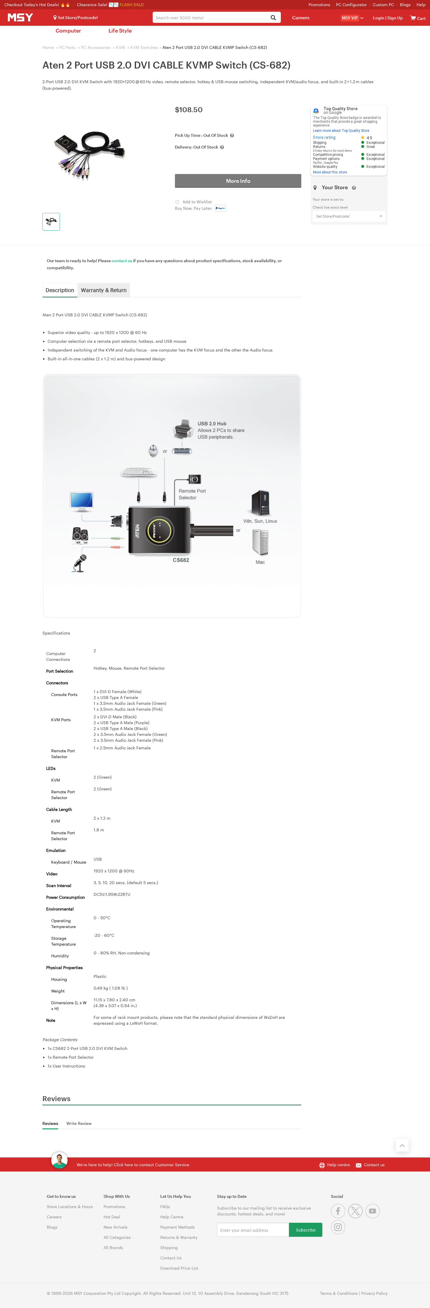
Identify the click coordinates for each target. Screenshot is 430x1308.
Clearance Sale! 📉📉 (97, 4)
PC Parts (67, 47)
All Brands (113, 1247)
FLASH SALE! (132, 4)
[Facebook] (339, 1216)
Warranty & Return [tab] (104, 289)
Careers (300, 17)
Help (421, 4)
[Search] (273, 18)
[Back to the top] (402, 1145)
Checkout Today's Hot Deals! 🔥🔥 (37, 4)
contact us (122, 260)
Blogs (405, 4)
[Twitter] (356, 1216)
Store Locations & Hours (70, 1206)
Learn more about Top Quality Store (341, 131)
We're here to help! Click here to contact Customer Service (133, 1164)
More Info (238, 181)
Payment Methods (177, 1227)
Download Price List (179, 1268)
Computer (68, 30)
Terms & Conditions (339, 1293)
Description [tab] (60, 289)
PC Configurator (351, 4)
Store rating (324, 137)
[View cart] (413, 17)
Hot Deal (112, 1216)
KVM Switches (144, 47)
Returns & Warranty (178, 1237)
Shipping (169, 1247)
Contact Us (171, 1257)
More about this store (330, 172)
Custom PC (383, 4)
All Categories (117, 1237)
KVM (120, 47)
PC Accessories (96, 47)
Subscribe (306, 1229)
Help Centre (171, 1216)
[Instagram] (339, 1232)
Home (48, 47)
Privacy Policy (374, 1293)
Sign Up (394, 17)
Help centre (338, 1164)
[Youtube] (373, 1216)
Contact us (374, 1164)
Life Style (120, 30)
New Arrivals (116, 1227)
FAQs (165, 1206)
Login (378, 17)
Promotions (319, 4)
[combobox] (217, 17)
